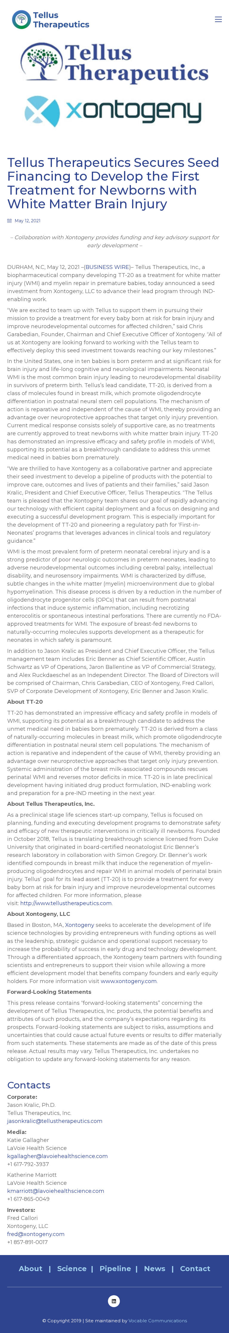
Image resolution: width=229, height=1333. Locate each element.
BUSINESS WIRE (107, 267)
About (30, 1268)
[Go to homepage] (52, 19)
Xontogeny (79, 925)
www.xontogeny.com (129, 981)
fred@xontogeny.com (36, 1234)
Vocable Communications (158, 1320)
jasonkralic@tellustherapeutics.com (55, 1121)
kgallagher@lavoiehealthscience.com (57, 1156)
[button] (218, 19)
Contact (195, 1268)
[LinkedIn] (114, 1301)
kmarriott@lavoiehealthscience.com (55, 1191)
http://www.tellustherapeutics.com (66, 903)
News (154, 1268)
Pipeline (115, 1268)
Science (72, 1268)
